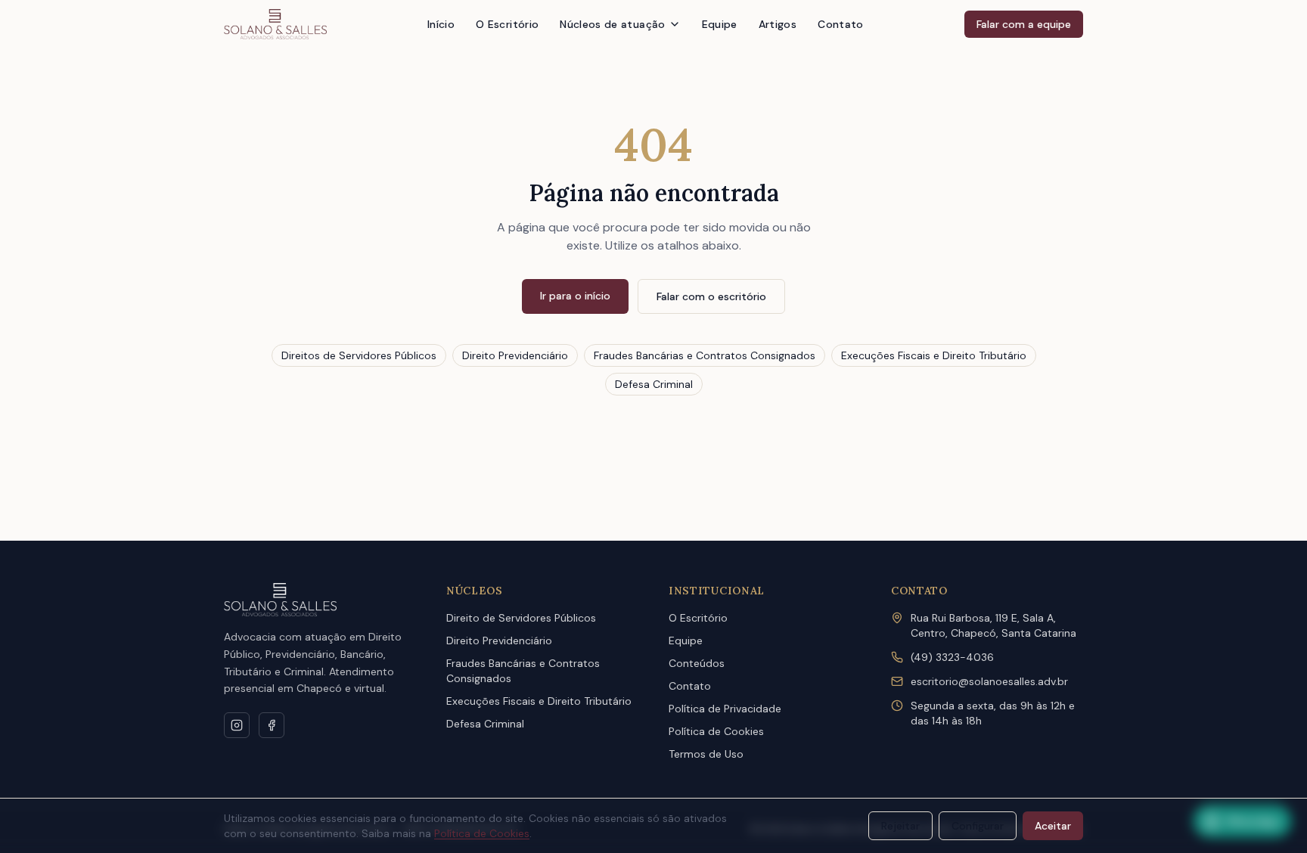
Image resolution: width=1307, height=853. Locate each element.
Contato (840, 24)
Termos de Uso (706, 754)
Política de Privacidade (725, 708)
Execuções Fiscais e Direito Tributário (933, 355)
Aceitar (1053, 826)
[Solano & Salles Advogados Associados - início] (275, 24)
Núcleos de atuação (612, 24)
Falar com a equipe (1023, 24)
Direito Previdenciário (515, 355)
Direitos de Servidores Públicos (358, 355)
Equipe (719, 24)
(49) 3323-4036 (952, 657)
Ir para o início (575, 295)
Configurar (978, 826)
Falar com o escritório (711, 296)
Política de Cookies (716, 731)
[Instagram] (237, 725)
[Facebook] (271, 725)
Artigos (777, 24)
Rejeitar (900, 826)
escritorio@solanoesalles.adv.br (989, 681)
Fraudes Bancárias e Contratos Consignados (704, 355)
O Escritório (507, 24)
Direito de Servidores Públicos (521, 618)
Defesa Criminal (654, 384)
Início (441, 24)
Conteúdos (697, 663)
